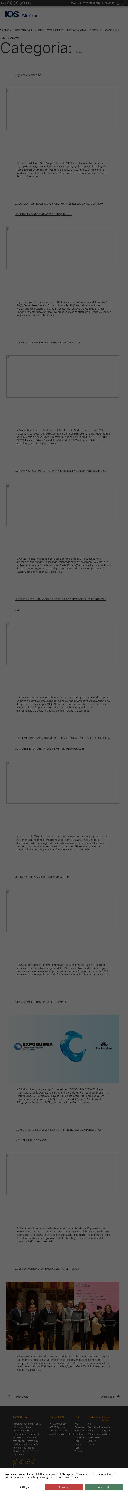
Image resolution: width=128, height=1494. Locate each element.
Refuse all (64, 1487)
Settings (24, 1487)
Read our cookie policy (64, 1477)
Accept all (104, 1487)
